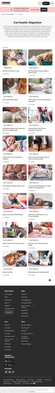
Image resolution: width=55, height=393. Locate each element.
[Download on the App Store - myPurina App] (9, 361)
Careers (7, 305)
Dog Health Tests (26, 303)
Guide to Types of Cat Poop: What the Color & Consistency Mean (38, 158)
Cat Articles (8, 349)
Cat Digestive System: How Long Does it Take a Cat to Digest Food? (14, 129)
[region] (27, 390)
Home (3, 14)
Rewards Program (26, 344)
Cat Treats (7, 328)
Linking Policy (6, 381)
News (6, 303)
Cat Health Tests (9, 336)
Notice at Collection (20, 379)
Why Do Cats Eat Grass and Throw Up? (13, 243)
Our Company (8, 294)
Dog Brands (24, 310)
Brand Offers (24, 341)
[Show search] (40, 3)
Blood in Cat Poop (7, 272)
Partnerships (8, 300)
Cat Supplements (9, 330)
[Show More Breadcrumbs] (16, 14)
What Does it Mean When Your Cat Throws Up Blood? (38, 215)
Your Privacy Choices (28, 383)
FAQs (6, 297)
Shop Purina (24, 328)
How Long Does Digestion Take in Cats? (14, 186)
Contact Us (9, 312)
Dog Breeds (24, 313)
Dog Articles (24, 316)
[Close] (8, 9)
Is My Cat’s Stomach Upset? (10, 99)
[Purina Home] (19, 3)
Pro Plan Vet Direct (26, 333)
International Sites (9, 308)
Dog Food (24, 294)
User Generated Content (36, 381)
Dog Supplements (26, 300)
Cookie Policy (17, 383)
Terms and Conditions (8, 379)
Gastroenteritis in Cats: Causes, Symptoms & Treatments (37, 129)
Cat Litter (7, 333)
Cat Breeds (8, 347)
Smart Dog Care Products (25, 306)
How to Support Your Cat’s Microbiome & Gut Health (39, 100)
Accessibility (39, 379)
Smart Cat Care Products (9, 340)
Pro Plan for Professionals (25, 337)
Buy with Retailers (26, 325)
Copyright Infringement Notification (20, 381)
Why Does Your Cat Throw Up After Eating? (38, 244)
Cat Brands (8, 344)
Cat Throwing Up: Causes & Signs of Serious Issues (38, 71)
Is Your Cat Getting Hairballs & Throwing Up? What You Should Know (39, 186)
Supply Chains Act (7, 383)
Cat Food (7, 325)
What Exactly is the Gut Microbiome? (38, 272)
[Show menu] (52, 3)
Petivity (23, 330)
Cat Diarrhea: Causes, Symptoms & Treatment (12, 158)
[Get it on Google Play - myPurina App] (9, 364)
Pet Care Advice (10, 14)
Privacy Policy (30, 379)
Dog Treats (24, 297)
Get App (44, 9)
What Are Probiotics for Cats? (11, 71)
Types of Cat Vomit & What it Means (13, 214)
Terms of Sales (47, 379)
